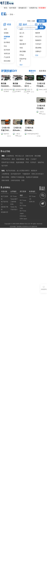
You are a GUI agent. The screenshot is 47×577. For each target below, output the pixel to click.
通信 (27, 159)
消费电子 (38, 51)
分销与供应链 (15, 180)
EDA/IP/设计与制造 (8, 162)
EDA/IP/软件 (23, 60)
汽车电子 (38, 44)
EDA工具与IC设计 (38, 174)
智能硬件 (38, 40)
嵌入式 (22, 33)
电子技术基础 (10, 170)
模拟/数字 (23, 44)
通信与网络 (5, 177)
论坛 (3, 170)
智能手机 (41, 162)
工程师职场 (10, 156)
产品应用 (7, 57)
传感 (21, 48)
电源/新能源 (20, 159)
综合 (5, 46)
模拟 (13, 159)
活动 (11, 14)
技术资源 (12, 8)
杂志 (6, 14)
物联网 (37, 33)
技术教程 (7, 42)
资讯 (5, 8)
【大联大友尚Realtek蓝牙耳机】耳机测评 (17, 131)
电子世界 (5, 165)
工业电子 (33, 159)
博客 (3, 156)
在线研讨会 (33, 8)
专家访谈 (7, 53)
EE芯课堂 (7, 61)
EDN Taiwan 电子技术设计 (13, 206)
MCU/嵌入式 (19, 156)
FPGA (22, 55)
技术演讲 (7, 50)
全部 (5, 29)
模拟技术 (34, 170)
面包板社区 (22, 8)
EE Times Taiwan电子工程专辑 (14, 199)
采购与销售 (5, 180)
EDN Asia (23, 216)
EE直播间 (42, 8)
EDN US (32, 201)
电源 (21, 40)
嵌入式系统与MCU (23, 170)
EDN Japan (23, 219)
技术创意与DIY (16, 174)
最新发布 (32, 70)
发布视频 (42, 21)
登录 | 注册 (31, 21)
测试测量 (23, 51)
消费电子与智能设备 (17, 177)
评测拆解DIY (7, 37)
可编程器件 (26, 174)
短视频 (6, 33)
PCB (27, 162)
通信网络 (38, 48)
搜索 (41, 27)
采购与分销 (29, 156)
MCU (21, 36)
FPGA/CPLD (6, 159)
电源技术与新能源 (32, 177)
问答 (22, 180)
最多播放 (42, 70)
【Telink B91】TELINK (28, 86)
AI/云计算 (38, 36)
